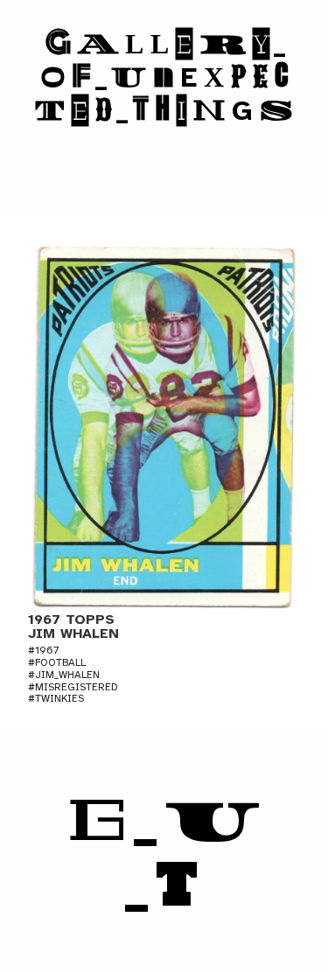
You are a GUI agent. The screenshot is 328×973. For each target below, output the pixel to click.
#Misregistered (73, 687)
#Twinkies (56, 698)
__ (164, 853)
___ (164, 77)
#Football (57, 662)
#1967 (43, 650)
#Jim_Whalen (64, 674)
